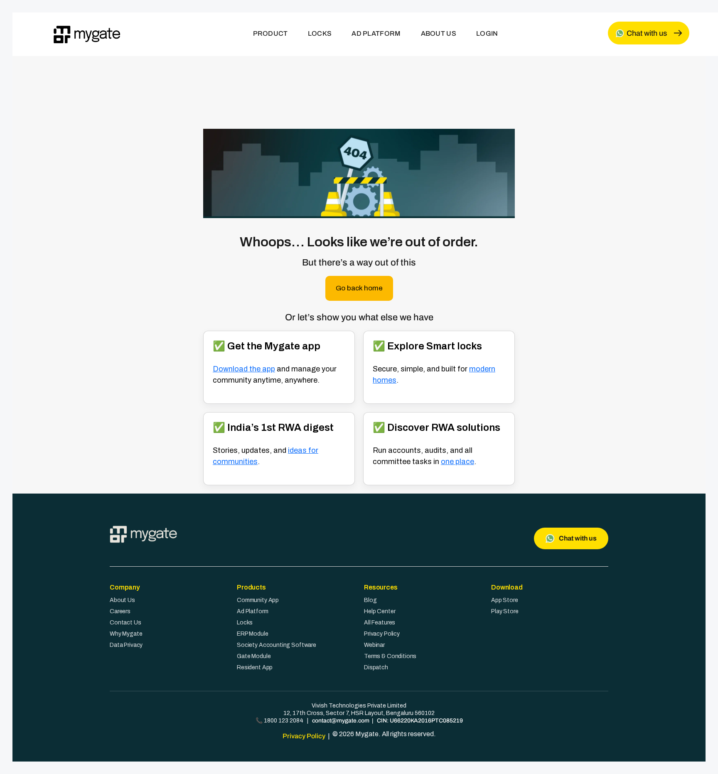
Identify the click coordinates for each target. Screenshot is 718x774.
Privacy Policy (382, 634)
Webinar (374, 645)
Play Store (505, 611)
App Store (504, 600)
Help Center (379, 611)
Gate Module (253, 656)
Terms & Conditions (390, 656)
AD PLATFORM (376, 33)
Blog (370, 600)
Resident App (255, 667)
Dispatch (376, 667)
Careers (120, 611)
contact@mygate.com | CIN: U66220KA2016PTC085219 (387, 720)
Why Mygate (126, 634)
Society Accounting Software (276, 645)
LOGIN (487, 33)
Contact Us (125, 622)
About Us (122, 600)
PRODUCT (270, 33)
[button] (359, 288)
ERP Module (252, 634)
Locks (245, 622)
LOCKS (320, 33)
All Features (379, 622)
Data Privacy (126, 645)
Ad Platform (252, 611)
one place (457, 461)
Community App (258, 600)
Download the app (244, 369)
